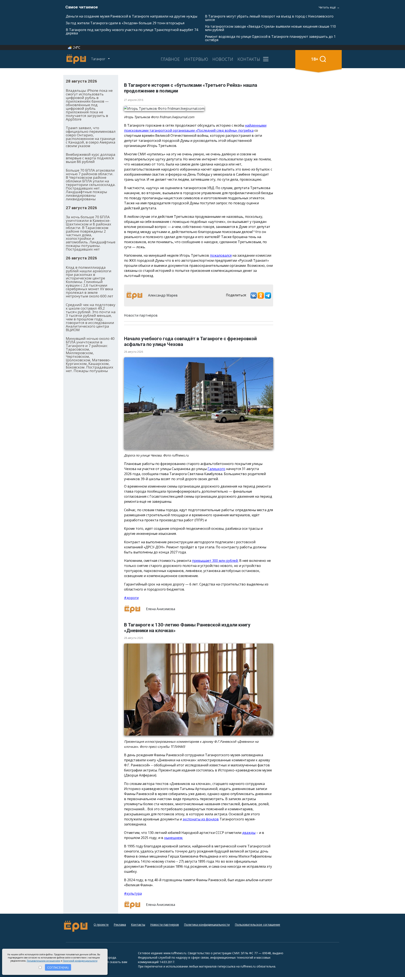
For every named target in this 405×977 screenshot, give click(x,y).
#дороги (131, 597)
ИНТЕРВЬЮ (196, 59)
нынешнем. (173, 837)
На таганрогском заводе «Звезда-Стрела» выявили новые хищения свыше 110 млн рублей (270, 28)
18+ (314, 59)
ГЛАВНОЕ (170, 59)
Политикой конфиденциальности (80, 960)
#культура (133, 893)
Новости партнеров (164, 925)
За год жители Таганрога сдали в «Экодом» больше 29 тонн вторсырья (125, 23)
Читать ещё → (329, 7)
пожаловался (221, 255)
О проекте (101, 925)
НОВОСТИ (222, 59)
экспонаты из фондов (201, 819)
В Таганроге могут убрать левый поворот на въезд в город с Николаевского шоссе (269, 18)
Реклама (120, 925)
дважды (248, 832)
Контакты (138, 925)
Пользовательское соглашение (257, 925)
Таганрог (98, 59)
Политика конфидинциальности (207, 925)
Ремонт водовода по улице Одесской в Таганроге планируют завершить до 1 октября (270, 38)
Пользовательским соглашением (43, 960)
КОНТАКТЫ (249, 59)
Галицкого (216, 468)
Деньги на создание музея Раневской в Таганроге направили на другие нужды (131, 16)
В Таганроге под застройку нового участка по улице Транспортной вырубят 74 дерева (132, 31)
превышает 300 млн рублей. (215, 560)
